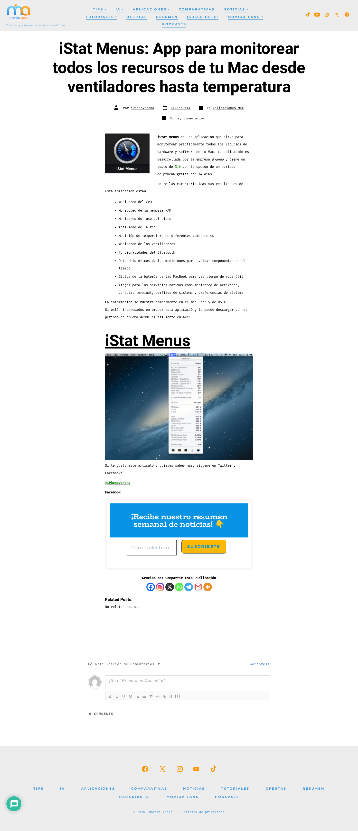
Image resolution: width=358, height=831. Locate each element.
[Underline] (123, 696)
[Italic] (116, 696)
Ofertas (136, 17)
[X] (169, 587)
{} (171, 696)
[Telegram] (188, 587)
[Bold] (110, 696)
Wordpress (259, 664)
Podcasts (174, 24)
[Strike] (130, 696)
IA (118, 9)
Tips (98, 9)
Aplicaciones (150, 9)
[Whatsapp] (179, 587)
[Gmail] (198, 587)
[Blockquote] (151, 696)
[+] (177, 696)
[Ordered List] (137, 696)
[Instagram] (160, 587)
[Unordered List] (144, 696)
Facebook (113, 492)
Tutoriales (100, 17)
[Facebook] (150, 587)
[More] (207, 587)
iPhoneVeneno (142, 108)
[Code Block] (157, 696)
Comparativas (197, 9)
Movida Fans (244, 17)
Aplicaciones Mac (228, 108)
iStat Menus (147, 341)
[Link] (164, 696)
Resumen (167, 17)
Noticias (234, 9)
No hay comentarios (187, 118)
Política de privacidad (203, 812)
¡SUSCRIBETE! (202, 17)
